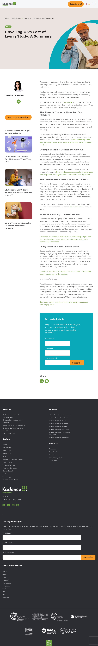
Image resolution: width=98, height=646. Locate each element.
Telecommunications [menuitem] (10, 480)
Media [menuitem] (5, 474)
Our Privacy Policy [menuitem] (56, 458)
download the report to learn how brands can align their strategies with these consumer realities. (66, 142)
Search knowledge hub (18, 117)
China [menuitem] (5, 571)
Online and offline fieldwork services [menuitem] (13, 429)
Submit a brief (76, 4)
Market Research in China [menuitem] (58, 418)
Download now (76, 207)
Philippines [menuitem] (7, 583)
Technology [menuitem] (7, 477)
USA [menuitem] (4, 595)
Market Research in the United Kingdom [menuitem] (60, 434)
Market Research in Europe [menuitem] (59, 429)
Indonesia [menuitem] (6, 580)
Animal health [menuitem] (8, 447)
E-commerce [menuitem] (7, 462)
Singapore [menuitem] (6, 586)
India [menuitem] (4, 577)
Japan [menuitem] (5, 574)
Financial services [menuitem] (9, 465)
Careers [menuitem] (51, 455)
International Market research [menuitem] (60, 415)
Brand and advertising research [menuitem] (14, 425)
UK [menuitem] (4, 592)
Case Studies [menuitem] (53, 452)
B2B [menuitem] (4, 456)
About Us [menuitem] (52, 449)
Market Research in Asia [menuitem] (57, 421)
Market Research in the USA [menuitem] (59, 438)
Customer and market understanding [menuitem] (11, 416)
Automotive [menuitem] (7, 453)
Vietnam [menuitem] (6, 598)
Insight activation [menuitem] (9, 433)
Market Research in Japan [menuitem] (58, 424)
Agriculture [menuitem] (7, 450)
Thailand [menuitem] (6, 589)
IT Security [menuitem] (53, 461)
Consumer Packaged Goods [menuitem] (13, 459)
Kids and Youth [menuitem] (8, 471)
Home (7, 18)
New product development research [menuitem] (12, 421)
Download (68, 102)
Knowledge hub (16, 18)
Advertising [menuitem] (7, 444)
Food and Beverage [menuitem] (10, 468)
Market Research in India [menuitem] (58, 427)
